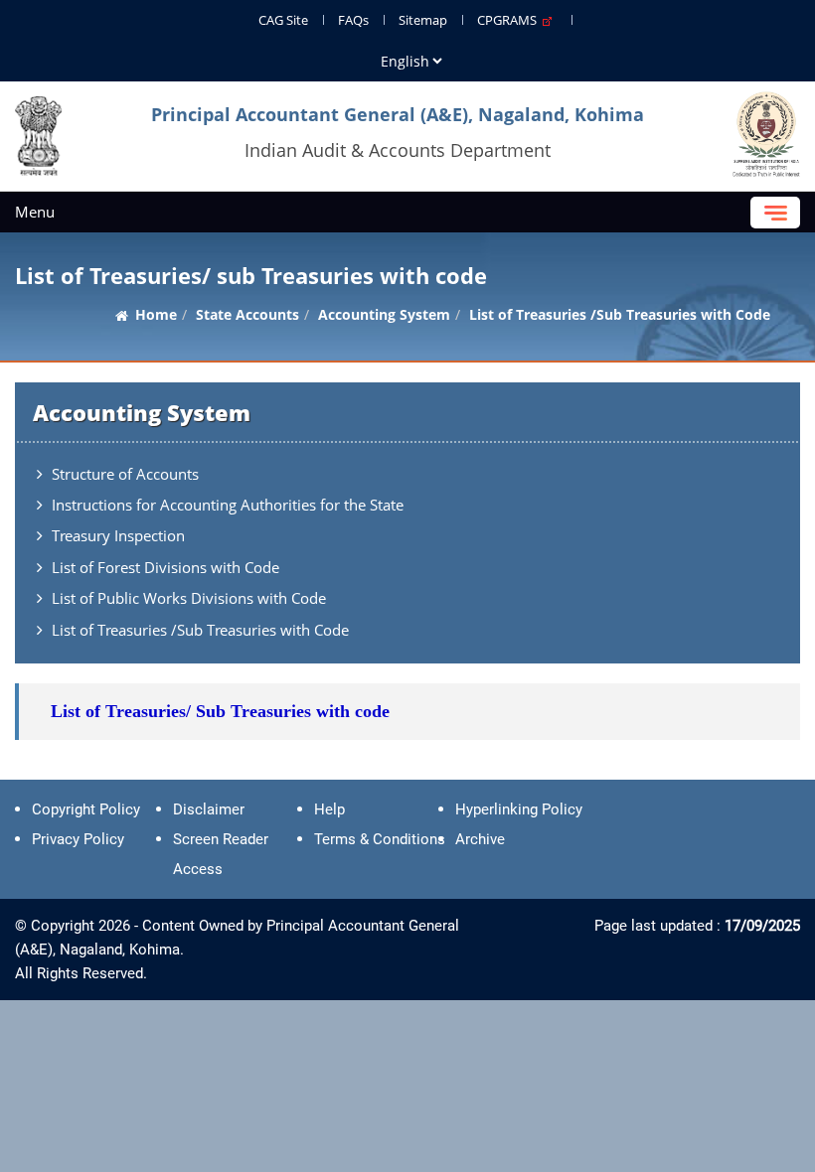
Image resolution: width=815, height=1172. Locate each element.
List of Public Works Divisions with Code (189, 598)
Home (156, 314)
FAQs (353, 20)
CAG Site (283, 20)
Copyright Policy (86, 809)
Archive (480, 839)
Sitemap (423, 20)
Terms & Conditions (379, 839)
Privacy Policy (78, 839)
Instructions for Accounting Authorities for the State (228, 504)
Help (329, 809)
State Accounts (247, 314)
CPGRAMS (510, 20)
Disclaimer (208, 809)
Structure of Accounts (125, 474)
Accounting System (384, 314)
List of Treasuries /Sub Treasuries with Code (200, 630)
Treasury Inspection (118, 535)
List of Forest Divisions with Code (165, 567)
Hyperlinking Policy (518, 809)
